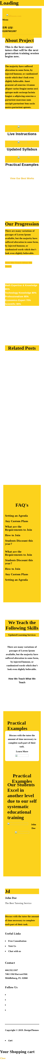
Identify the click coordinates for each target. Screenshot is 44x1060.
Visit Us (12, 946)
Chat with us (14, 951)
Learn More (22, 751)
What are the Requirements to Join (18, 528)
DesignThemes (31, 1030)
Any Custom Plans (16, 521)
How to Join (12, 535)
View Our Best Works (22, 178)
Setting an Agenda (16, 515)
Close (3, 1058)
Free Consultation (17, 941)
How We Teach (13, 262)
